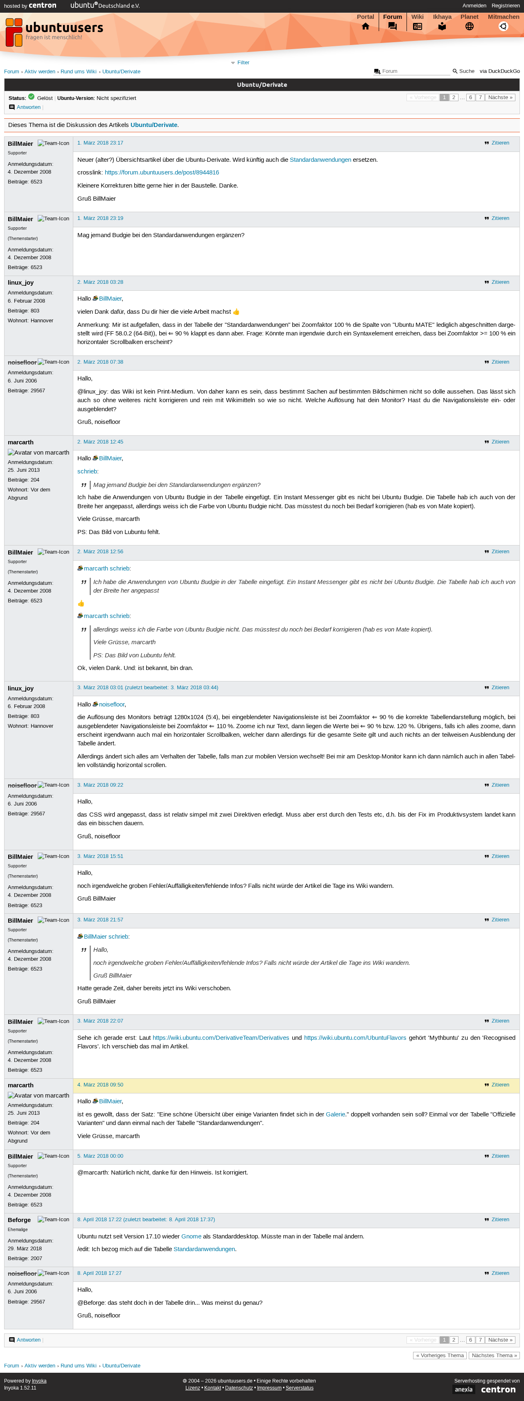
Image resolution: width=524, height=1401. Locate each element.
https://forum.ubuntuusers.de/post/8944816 (162, 173)
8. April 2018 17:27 (99, 1273)
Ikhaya (442, 17)
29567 (38, 390)
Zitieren (500, 143)
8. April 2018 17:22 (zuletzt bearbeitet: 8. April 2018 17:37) (146, 1219)
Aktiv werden (40, 72)
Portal (365, 17)
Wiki (417, 17)
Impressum (269, 1388)
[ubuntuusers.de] (55, 34)
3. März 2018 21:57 (100, 920)
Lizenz (192, 1388)
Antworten (29, 107)
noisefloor (22, 362)
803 (35, 311)
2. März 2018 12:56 (100, 551)
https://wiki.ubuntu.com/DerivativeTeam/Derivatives (221, 1038)
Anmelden (474, 5)
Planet (470, 17)
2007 (36, 1258)
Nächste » (500, 97)
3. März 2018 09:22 (100, 785)
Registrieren (506, 5)
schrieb (87, 471)
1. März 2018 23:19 (100, 218)
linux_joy (21, 282)
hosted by (16, 6)
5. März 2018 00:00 (100, 1156)
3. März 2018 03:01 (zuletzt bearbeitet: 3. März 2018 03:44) (147, 687)
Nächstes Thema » (494, 1355)
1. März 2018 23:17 (100, 143)
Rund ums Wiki (79, 72)
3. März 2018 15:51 (100, 856)
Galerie (335, 1114)
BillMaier (20, 144)
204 (35, 480)
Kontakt (212, 1388)
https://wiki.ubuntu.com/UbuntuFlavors (355, 1038)
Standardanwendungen (320, 160)
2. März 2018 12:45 (100, 442)
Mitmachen (503, 17)
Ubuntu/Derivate (121, 72)
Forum (392, 17)
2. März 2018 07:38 (100, 362)
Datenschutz (239, 1388)
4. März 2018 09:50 (100, 1085)
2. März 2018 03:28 (100, 282)
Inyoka (39, 1381)
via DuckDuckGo (500, 71)
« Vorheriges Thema (440, 1355)
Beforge (19, 1220)
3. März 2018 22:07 (100, 1021)
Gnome (191, 1236)
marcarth (21, 442)
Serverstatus (300, 1388)
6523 (36, 182)
